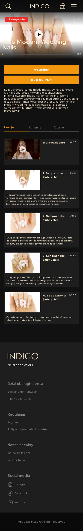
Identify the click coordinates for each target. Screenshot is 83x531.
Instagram (21, 484)
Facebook (21, 493)
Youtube (20, 502)
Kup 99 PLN (41, 80)
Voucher (41, 69)
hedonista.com (17, 460)
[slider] (37, 54)
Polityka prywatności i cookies (27, 429)
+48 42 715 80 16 (19, 399)
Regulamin (14, 422)
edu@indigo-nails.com (22, 392)
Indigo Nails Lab (28, 521)
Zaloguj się (17, 19)
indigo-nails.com (18, 453)
